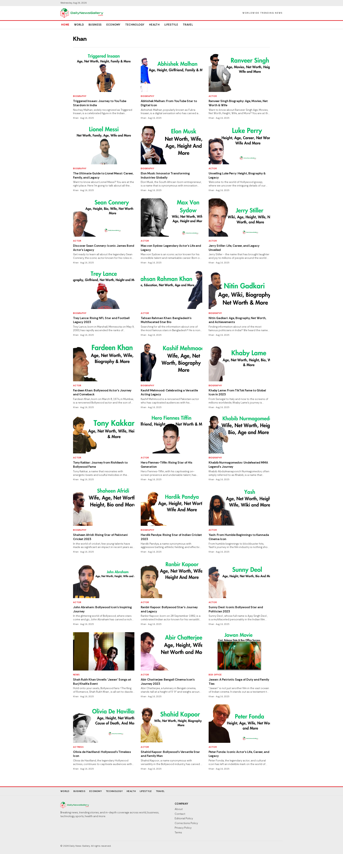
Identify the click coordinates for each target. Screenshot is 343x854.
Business (95, 24)
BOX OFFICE (215, 674)
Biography (79, 96)
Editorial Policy (184, 818)
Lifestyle (171, 24)
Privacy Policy (183, 827)
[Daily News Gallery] (81, 13)
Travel (188, 24)
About (179, 809)
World (79, 24)
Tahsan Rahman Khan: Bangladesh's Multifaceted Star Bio (166, 320)
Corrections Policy (186, 823)
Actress (78, 747)
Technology (134, 24)
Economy (113, 24)
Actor (213, 96)
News (76, 674)
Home (65, 24)
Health (154, 24)
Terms (178, 832)
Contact (180, 814)
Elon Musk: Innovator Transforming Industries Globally (165, 175)
